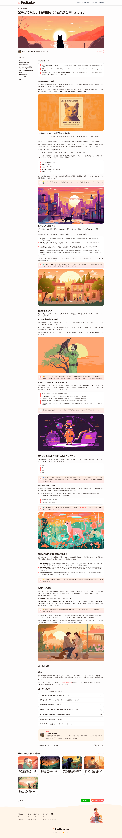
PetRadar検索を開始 (66, 682)
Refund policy (32, 819)
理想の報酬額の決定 (24, 62)
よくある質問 (22, 76)
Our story (21, 817)
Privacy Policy (56, 835)
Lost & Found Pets (83, 2)
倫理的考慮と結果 (23, 64)
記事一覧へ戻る (23, 8)
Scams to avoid (32, 817)
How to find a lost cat (49, 817)
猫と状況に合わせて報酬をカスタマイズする (26, 67)
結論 (20, 79)
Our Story (94, 2)
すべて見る (100, 753)
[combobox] (21, 800)
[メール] (98, 745)
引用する (100, 51)
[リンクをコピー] (95, 745)
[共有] (102, 745)
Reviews (30, 822)
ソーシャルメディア (83, 507)
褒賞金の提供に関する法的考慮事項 (26, 71)
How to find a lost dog (49, 819)
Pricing (101, 2)
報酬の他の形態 (23, 74)
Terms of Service (65, 835)
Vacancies (21, 819)
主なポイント (22, 60)
